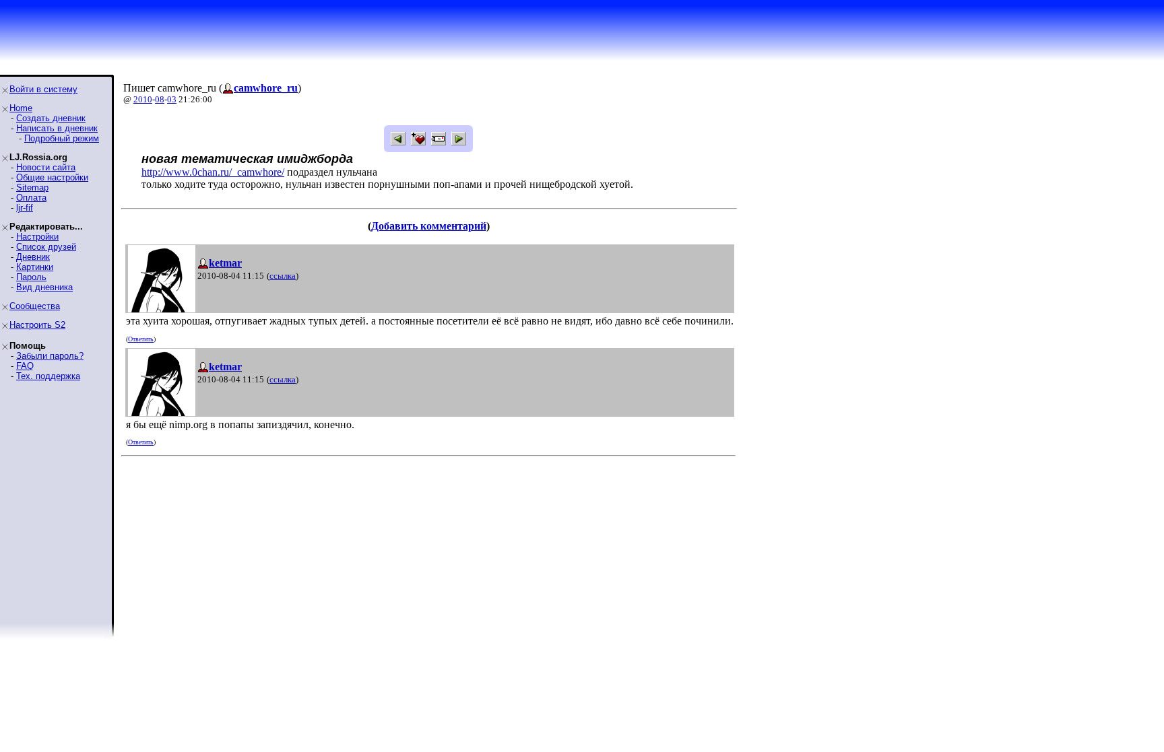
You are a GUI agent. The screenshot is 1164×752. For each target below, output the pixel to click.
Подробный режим (61, 138)
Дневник (33, 257)
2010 (142, 99)
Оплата (31, 198)
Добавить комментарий (428, 226)
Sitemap (32, 187)
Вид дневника (44, 287)
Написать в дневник (57, 128)
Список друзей (46, 247)
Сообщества (34, 306)
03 (171, 99)
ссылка (282, 276)
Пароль (31, 277)
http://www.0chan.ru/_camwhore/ (212, 172)
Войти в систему (43, 89)
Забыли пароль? (50, 356)
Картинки (34, 267)
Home (20, 108)
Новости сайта (45, 167)
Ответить (141, 339)
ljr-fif (24, 208)
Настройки (37, 237)
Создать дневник (51, 118)
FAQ (25, 366)
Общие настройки (52, 177)
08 (159, 99)
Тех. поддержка (48, 376)
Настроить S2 (37, 325)
